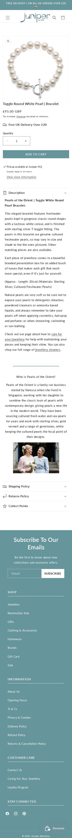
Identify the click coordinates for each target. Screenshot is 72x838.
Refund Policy (17, 735)
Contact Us (15, 770)
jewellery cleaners (47, 349)
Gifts (11, 621)
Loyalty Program (18, 787)
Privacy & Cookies (19, 717)
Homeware (15, 639)
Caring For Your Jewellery (24, 778)
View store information (21, 177)
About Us (14, 691)
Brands (12, 647)
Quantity (8, 133)
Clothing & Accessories (22, 630)
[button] (7, 17)
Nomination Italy (18, 613)
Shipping (21, 116)
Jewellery (13, 604)
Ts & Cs (12, 709)
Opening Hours (17, 700)
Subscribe (52, 573)
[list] (36, 69)
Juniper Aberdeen (40, 836)
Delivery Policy (17, 726)
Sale (10, 665)
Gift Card (13, 656)
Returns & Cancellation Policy (27, 743)
